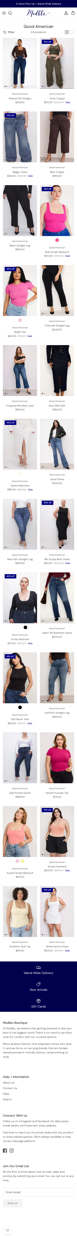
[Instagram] (11, 1151)
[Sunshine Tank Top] (20, 911)
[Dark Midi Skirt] (57, 370)
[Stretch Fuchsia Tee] (57, 757)
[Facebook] (5, 1151)
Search (7, 1099)
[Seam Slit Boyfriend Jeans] (57, 597)
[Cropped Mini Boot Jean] (20, 370)
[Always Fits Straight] (20, 63)
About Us (9, 1082)
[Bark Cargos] (57, 136)
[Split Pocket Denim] (20, 757)
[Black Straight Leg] (20, 210)
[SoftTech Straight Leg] (57, 677)
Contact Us (10, 1088)
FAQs (6, 1094)
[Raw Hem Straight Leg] (20, 524)
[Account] (65, 13)
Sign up (13, 1203)
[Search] (12, 13)
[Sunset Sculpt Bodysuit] (20, 831)
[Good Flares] (57, 444)
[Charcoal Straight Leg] (57, 290)
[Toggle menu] (4, 13)
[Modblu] (38, 13)
